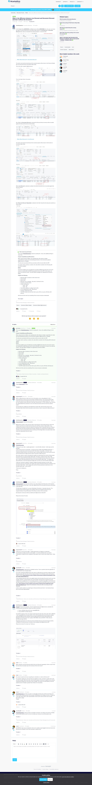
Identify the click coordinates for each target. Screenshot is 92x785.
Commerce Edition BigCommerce (39, 305)
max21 (17, 692)
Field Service (62, 25)
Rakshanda (65, 56)
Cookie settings (45, 769)
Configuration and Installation (65, 20)
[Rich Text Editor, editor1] (34, 751)
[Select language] (62, 6)
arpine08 (65, 67)
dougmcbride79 (19, 396)
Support (65, 1)
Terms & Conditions (37, 769)
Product (72, 1)
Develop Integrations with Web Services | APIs (69, 30)
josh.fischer (18, 328)
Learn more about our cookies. (68, 776)
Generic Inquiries (63, 49)
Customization (67, 47)
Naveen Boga (66, 59)
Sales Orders (71, 49)
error (73, 47)
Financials (62, 35)
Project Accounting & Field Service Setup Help (70, 22)
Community (79, 1)
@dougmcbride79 (19, 421)
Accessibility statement (53, 769)
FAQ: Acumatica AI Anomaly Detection (68, 19)
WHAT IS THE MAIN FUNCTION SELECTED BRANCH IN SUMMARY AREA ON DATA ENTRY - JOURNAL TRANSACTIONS (69, 39)
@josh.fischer (22, 384)
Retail (26, 12)
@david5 (18, 606)
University (58, 1)
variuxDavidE (18, 567)
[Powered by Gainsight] (46, 767)
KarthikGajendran (19, 25)
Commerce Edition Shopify (26, 305)
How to (18, 305)
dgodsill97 (65, 70)
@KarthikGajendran (27, 253)
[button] (69, 6)
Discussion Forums (20, 12)
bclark (17, 662)
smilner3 (65, 63)
